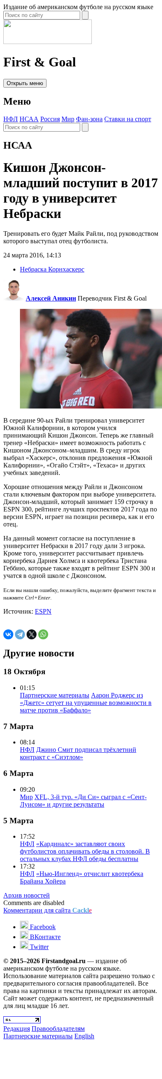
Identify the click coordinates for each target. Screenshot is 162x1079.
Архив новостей (26, 895)
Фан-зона (89, 118)
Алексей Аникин (51, 298)
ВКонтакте (44, 936)
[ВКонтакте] (8, 634)
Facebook (42, 926)
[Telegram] (20, 634)
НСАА (29, 118)
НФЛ (10, 118)
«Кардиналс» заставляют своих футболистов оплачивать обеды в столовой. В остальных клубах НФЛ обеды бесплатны (85, 851)
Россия (50, 118)
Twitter (38, 946)
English (84, 1036)
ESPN (43, 611)
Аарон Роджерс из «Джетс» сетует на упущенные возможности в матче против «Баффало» (86, 703)
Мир (67, 118)
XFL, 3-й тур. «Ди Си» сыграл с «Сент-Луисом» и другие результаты (83, 800)
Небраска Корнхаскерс (52, 269)
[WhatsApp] (43, 634)
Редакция (16, 1028)
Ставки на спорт (127, 118)
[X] (32, 634)
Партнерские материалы (54, 695)
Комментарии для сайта (47, 910)
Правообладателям (58, 1028)
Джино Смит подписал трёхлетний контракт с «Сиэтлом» (78, 753)
